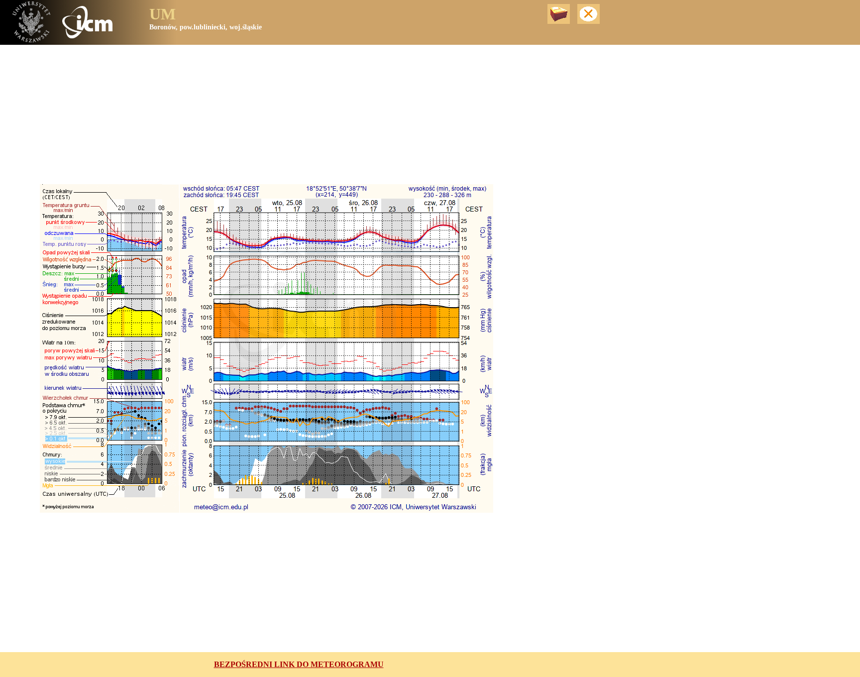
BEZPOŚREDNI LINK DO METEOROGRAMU (299, 664)
